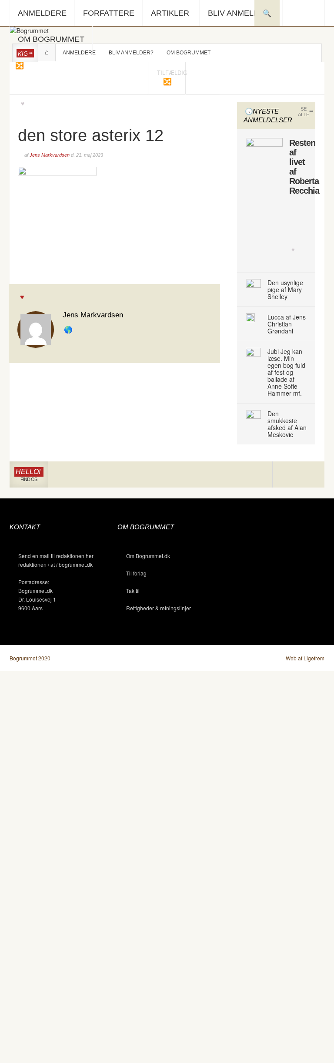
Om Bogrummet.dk (148, 555)
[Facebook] (298, 474)
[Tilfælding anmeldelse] (19, 65)
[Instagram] (285, 474)
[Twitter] (311, 474)
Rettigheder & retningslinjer (158, 608)
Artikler (170, 13)
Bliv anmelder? (241, 13)
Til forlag (136, 573)
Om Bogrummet (51, 39)
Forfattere (108, 13)
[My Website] (69, 330)
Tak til (133, 590)
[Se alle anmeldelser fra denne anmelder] (35, 328)
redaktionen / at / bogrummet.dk (55, 564)
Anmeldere (42, 13)
